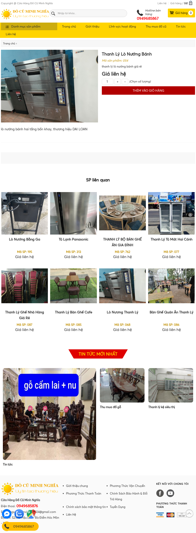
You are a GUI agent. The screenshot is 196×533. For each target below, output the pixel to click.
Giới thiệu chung (77, 486)
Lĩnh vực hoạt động (122, 26)
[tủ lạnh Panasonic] (73, 213)
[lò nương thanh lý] (122, 286)
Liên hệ (162, 3)
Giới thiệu (92, 26)
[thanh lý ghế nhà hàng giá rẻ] (24, 286)
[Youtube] (171, 493)
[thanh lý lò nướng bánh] (25, 18)
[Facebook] (161, 493)
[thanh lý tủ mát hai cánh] (171, 213)
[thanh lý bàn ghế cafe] (73, 286)
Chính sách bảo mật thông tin (86, 507)
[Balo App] (30, 494)
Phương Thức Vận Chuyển (127, 486)
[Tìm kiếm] (53, 13)
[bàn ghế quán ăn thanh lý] (171, 286)
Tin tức (181, 26)
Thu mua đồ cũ (156, 26)
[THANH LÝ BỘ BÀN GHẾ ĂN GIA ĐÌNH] (122, 213)
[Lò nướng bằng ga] (24, 213)
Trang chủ (69, 26)
